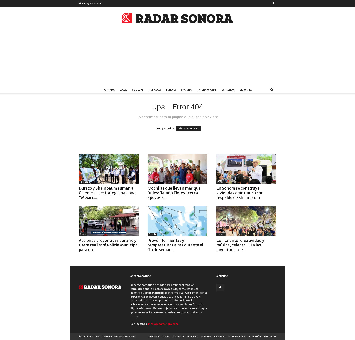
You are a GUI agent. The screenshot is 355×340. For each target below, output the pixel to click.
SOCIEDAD (138, 89)
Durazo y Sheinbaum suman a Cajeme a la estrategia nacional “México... (108, 193)
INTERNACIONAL (207, 89)
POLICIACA (155, 89)
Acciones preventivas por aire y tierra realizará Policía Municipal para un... (109, 245)
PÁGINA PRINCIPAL (188, 128)
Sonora (83, 234)
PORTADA (108, 89)
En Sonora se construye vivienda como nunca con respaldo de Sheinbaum (239, 193)
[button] (271, 90)
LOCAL (123, 89)
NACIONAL (187, 89)
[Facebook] (273, 3)
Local (151, 182)
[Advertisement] (177, 59)
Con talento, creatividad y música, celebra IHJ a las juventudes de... (240, 245)
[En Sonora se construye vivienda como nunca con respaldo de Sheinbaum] (246, 169)
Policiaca (84, 182)
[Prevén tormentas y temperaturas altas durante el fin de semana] (177, 221)
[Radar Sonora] (177, 19)
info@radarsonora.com (163, 324)
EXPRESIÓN (228, 89)
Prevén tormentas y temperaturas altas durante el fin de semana (175, 245)
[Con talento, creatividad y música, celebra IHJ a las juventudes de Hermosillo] (246, 221)
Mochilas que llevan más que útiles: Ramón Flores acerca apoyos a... (174, 193)
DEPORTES (246, 89)
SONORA (171, 89)
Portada (221, 182)
